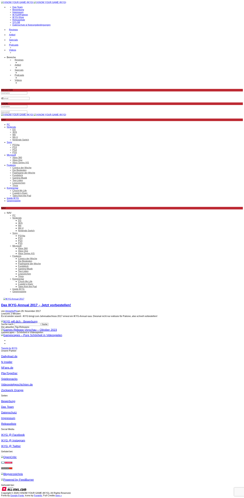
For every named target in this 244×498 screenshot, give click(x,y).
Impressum (17, 12)
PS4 (14, 150)
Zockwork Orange (12, 390)
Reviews (13, 30)
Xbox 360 (17, 157)
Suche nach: (7, 324)
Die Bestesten (19, 170)
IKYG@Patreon (20, 15)
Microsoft (11, 155)
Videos (12, 50)
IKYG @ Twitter (11, 446)
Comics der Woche (21, 168)
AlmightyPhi (11, 311)
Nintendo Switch (20, 140)
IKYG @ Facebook (13, 434)
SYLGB (16, 22)
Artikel (12, 35)
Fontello (38, 495)
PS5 (14, 152)
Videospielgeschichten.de (17, 384)
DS (14, 129)
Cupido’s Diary (19, 193)
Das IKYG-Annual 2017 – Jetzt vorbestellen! (36, 305)
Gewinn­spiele (14, 201)
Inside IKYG (13, 198)
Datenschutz (9, 412)
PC (8, 124)
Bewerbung (18, 9)
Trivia (15, 185)
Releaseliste (18, 20)
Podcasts (13, 45)
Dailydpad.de (9, 356)
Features (11, 165)
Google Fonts (17, 495)
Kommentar (12, 188)
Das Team (17, 7)
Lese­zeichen (18, 183)
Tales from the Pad (21, 195)
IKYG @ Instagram (13, 440)
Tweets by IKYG (9, 348)
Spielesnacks (9, 378)
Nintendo (11, 127)
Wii (14, 134)
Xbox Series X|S (20, 162)
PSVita (15, 145)
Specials (13, 40)
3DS (14, 132)
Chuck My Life (19, 190)
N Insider (6, 362)
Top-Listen (17, 180)
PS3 (14, 147)
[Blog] (12, 474)
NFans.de (7, 367)
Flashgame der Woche (23, 173)
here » (58, 495)
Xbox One (17, 160)
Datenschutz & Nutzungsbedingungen (31, 25)
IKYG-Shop (18, 17)
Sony (9, 142)
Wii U (15, 137)
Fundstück (17, 175)
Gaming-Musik (19, 178)
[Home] (33, 2)
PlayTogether (9, 373)
